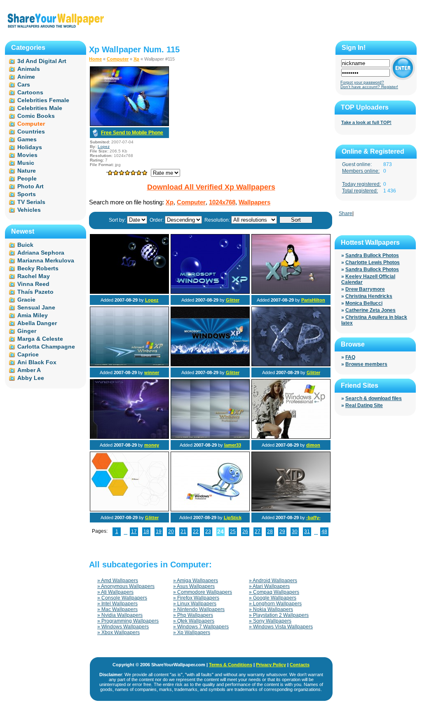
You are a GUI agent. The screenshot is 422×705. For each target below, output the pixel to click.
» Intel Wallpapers (117, 604)
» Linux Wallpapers (194, 604)
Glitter (232, 299)
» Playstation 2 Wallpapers (279, 615)
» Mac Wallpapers (117, 609)
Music (25, 162)
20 (171, 531)
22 (196, 531)
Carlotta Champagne (46, 346)
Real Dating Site (364, 405)
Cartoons (30, 92)
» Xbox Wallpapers (118, 632)
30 (295, 531)
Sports (26, 194)
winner (151, 372)
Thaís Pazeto (35, 291)
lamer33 (232, 445)
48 (324, 531)
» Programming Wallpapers (128, 621)
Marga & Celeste (40, 338)
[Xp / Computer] (129, 292)
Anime (26, 76)
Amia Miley (32, 315)
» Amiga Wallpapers (195, 580)
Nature (26, 170)
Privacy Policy (271, 664)
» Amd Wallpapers (117, 580)
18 (146, 531)
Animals (28, 69)
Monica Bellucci (363, 303)
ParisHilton (313, 299)
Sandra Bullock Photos (372, 255)
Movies (27, 155)
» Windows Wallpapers (123, 627)
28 (270, 531)
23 (208, 531)
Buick (25, 244)
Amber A (29, 370)
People (27, 178)
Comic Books (36, 115)
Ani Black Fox (36, 362)
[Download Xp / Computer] (129, 124)
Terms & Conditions (230, 664)
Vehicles (29, 209)
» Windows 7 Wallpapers (201, 627)
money (151, 445)
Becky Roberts (38, 268)
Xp (136, 58)
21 (183, 531)
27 (257, 531)
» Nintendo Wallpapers (199, 609)
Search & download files (373, 398)
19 (159, 531)
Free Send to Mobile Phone (132, 133)
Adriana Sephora (40, 252)
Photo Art (30, 186)
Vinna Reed (33, 284)
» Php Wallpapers (193, 615)
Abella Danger (37, 323)
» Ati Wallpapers (115, 592)
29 (282, 531)
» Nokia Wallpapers (271, 609)
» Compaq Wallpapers (274, 592)
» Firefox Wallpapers (196, 598)
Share (345, 213)
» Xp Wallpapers (191, 632)
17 (134, 531)
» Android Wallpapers (273, 580)
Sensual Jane (36, 307)
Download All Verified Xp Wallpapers (211, 187)
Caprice (28, 354)
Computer (118, 58)
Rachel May (33, 276)
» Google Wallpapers (272, 598)
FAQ (350, 357)
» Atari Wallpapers (269, 586)
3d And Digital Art (41, 61)
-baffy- (313, 517)
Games (27, 139)
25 (233, 531)
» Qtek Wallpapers (193, 621)
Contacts (299, 664)
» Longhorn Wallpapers (275, 604)
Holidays (29, 147)
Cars (23, 84)
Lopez (104, 146)
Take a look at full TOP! (366, 122)
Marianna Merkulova (45, 260)
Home (95, 58)
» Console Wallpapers (122, 598)
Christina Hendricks (368, 296)
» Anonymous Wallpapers (126, 586)
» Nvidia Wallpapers (120, 615)
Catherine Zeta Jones (370, 310)
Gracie (26, 299)
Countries (31, 131)
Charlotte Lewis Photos (372, 262)
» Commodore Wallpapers (202, 592)
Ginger (26, 331)
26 (245, 531)
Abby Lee (30, 378)
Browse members (366, 364)
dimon (313, 445)
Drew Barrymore (365, 289)
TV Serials (31, 202)
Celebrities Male (39, 108)
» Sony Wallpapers (270, 621)
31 (307, 531)
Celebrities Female (43, 100)
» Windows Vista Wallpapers (281, 627)
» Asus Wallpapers (194, 586)
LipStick (232, 517)
